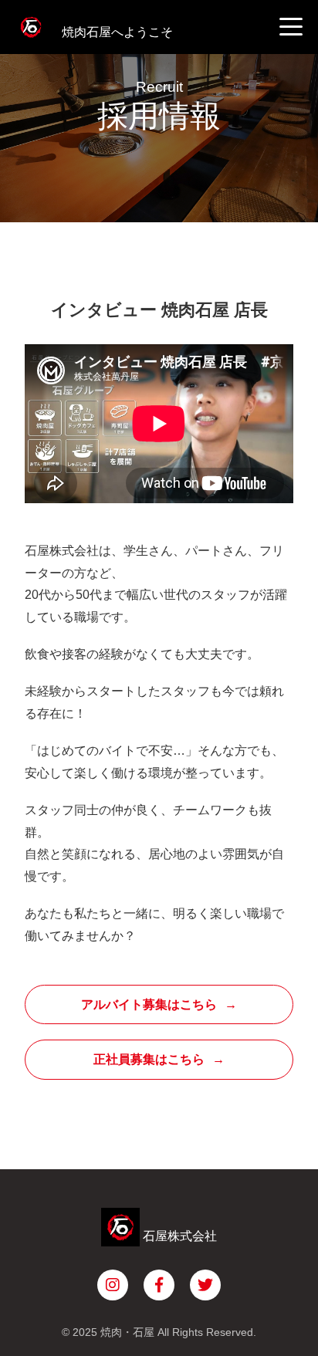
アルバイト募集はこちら (149, 1004)
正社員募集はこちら (149, 1059)
